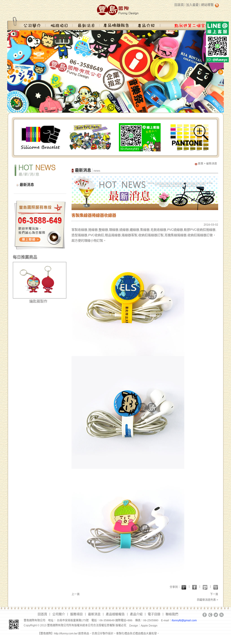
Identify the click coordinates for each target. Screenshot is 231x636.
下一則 (219, 72)
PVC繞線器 (175, 229)
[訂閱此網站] (221, 615)
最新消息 (86, 23)
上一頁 (76, 594)
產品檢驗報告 (116, 23)
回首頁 (179, 5)
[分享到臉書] (194, 587)
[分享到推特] (215, 587)
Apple (145, 625)
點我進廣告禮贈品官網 (191, 23)
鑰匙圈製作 (38, 301)
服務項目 (59, 23)
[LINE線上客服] (140, 137)
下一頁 (214, 594)
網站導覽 (207, 5)
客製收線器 (79, 229)
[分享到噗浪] (205, 587)
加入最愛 (192, 5)
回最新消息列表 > (207, 599)
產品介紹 (146, 23)
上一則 (11, 72)
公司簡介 (26, 23)
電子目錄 (154, 614)
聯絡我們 (172, 614)
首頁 (200, 163)
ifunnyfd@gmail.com (184, 620)
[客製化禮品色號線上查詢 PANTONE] (189, 137)
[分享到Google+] (184, 587)
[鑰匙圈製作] (39, 280)
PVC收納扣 (198, 229)
